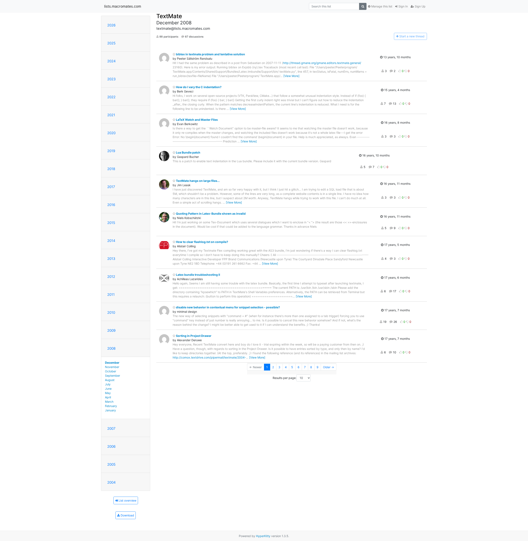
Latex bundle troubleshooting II (197, 274)
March (109, 401)
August (109, 380)
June (108, 388)
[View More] (291, 76)
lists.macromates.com (122, 6)
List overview (127, 500)
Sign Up (419, 6)
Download (127, 515)
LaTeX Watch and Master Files (196, 119)
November (112, 367)
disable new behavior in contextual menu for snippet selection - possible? (227, 307)
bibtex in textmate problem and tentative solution (210, 54)
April (108, 397)
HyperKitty (263, 536)
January (110, 410)
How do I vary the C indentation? (198, 87)
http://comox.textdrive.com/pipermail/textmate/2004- (209, 357)
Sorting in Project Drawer (193, 335)
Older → (328, 367)
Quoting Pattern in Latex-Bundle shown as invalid (210, 213)
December (112, 362)
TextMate (169, 16)
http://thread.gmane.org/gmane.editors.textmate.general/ (322, 63)
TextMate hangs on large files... (197, 180)
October (110, 371)
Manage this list (381, 6)
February (111, 406)
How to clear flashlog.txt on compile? (201, 242)
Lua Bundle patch (187, 152)
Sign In (403, 6)
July (108, 384)
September (112, 375)
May (108, 393)
